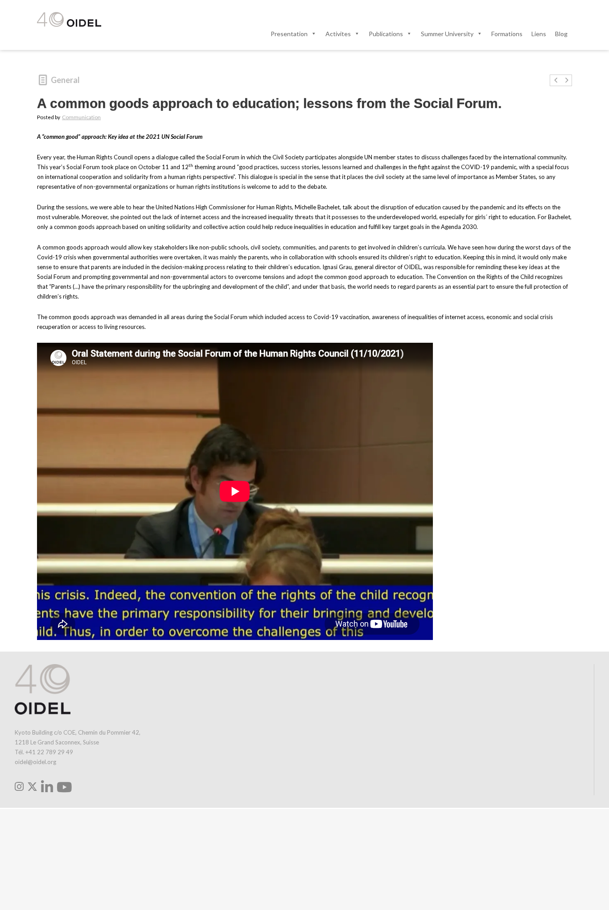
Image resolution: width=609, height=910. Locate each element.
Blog (561, 33)
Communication (81, 117)
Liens (538, 33)
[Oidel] (69, 20)
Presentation (289, 33)
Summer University (447, 33)
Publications (386, 33)
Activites (338, 33)
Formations (507, 33)
